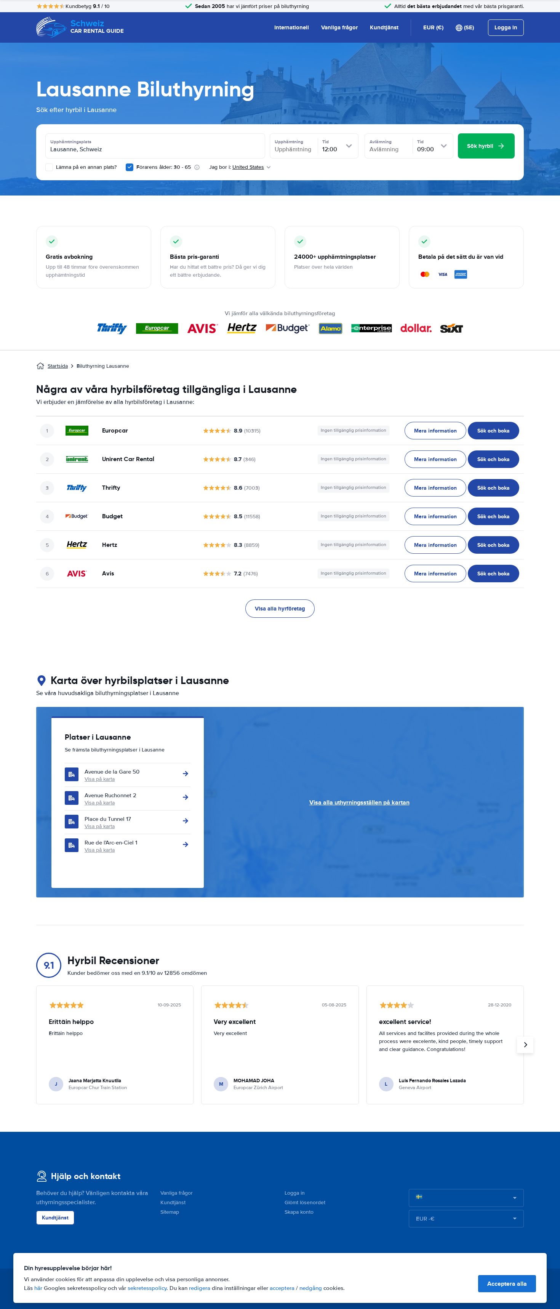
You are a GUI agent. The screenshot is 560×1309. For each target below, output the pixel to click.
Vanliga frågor (339, 27)
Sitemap (169, 1212)
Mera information (435, 430)
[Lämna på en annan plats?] (49, 167)
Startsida (58, 366)
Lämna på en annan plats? (85, 167)
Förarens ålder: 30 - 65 (163, 167)
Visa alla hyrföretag (280, 608)
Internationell (291, 27)
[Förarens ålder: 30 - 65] (129, 167)
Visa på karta (100, 779)
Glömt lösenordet (305, 1202)
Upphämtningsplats (70, 141)
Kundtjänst (384, 27)
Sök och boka (493, 430)
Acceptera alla (507, 1283)
